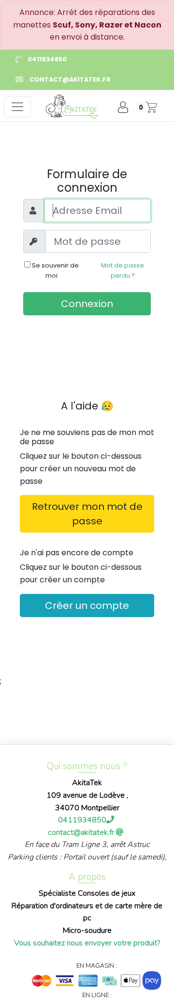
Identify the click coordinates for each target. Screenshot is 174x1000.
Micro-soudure (87, 930)
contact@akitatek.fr (70, 79)
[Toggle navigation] (17, 106)
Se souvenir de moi (54, 270)
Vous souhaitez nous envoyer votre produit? (87, 943)
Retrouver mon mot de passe (87, 514)
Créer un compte (87, 605)
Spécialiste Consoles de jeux (87, 893)
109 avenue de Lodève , (87, 795)
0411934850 (47, 59)
